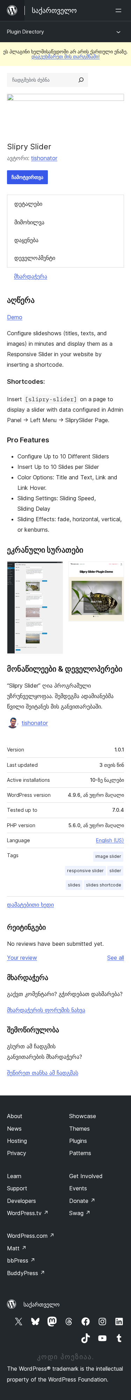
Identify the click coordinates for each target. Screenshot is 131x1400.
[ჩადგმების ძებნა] (81, 80)
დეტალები (28, 203)
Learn (14, 1176)
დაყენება (26, 240)
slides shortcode (103, 885)
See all (115, 957)
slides (74, 885)
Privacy (16, 1153)
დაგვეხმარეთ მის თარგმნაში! (65, 56)
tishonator (44, 158)
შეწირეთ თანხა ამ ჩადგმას (42, 1072)
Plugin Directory (25, 32)
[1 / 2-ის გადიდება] (53, 570)
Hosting (17, 1140)
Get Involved (86, 1176)
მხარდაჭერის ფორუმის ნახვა (46, 1009)
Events (78, 1188)
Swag (79, 1213)
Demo (14, 317)
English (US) (110, 840)
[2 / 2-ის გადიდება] (114, 570)
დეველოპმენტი (34, 257)
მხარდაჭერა (30, 276)
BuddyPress (26, 1273)
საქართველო (41, 1304)
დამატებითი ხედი (30, 904)
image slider (108, 856)
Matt (17, 1248)
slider (115, 870)
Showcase (82, 1116)
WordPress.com (30, 1235)
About (14, 1116)
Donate (82, 1200)
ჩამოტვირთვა (27, 177)
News (14, 1128)
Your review (22, 957)
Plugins (78, 1140)
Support (17, 1188)
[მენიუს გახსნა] (120, 10)
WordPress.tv (28, 1213)
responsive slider (85, 870)
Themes (79, 1128)
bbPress (21, 1260)
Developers (21, 1200)
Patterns (80, 1153)
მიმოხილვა (29, 222)
